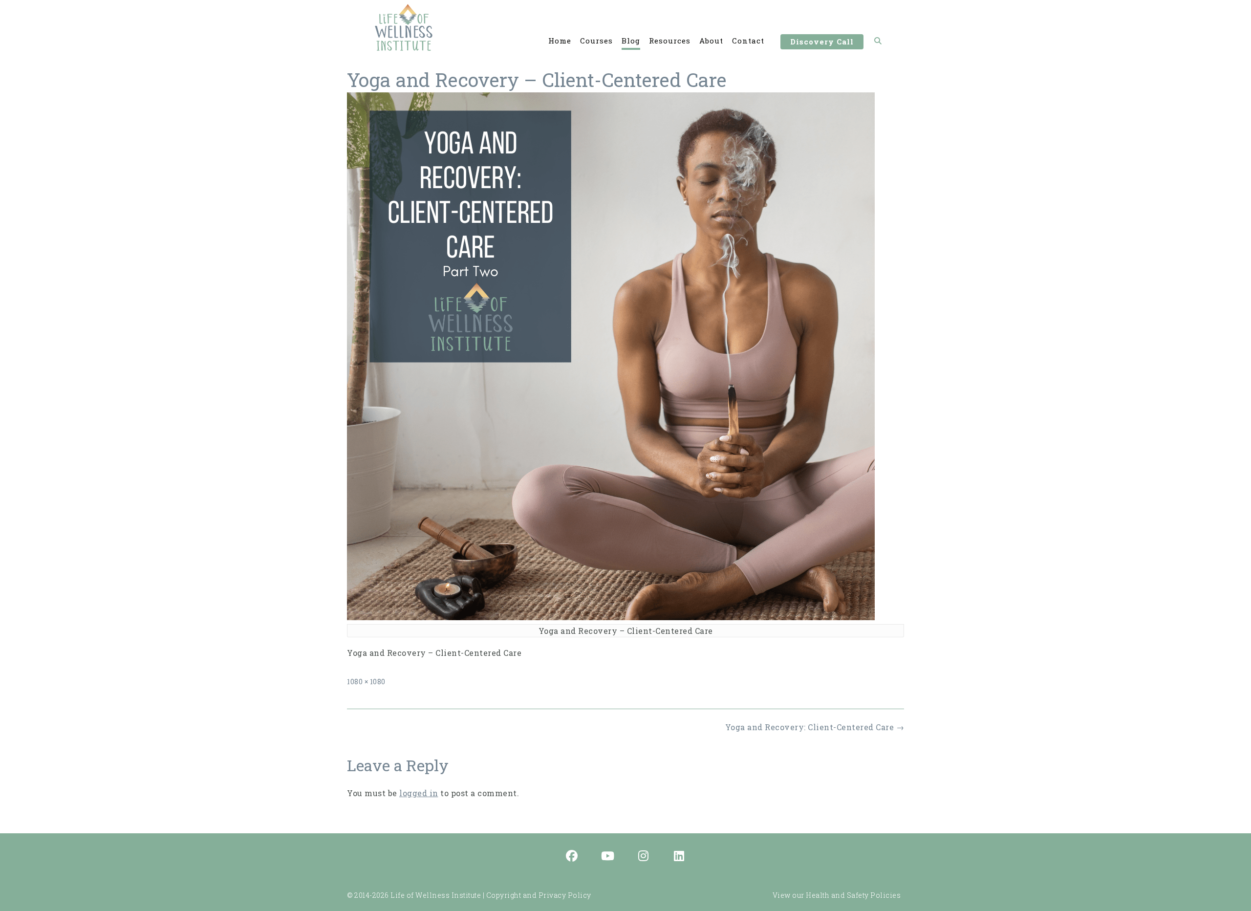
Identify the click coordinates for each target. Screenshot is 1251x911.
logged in (418, 793)
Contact (748, 40)
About (711, 40)
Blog (631, 40)
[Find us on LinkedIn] (679, 857)
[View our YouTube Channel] (608, 857)
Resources (669, 40)
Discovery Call (822, 41)
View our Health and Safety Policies (837, 895)
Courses (596, 40)
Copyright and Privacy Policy (538, 895)
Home (559, 40)
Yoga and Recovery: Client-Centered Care (815, 727)
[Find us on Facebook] (572, 857)
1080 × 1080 (366, 681)
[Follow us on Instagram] (643, 857)
